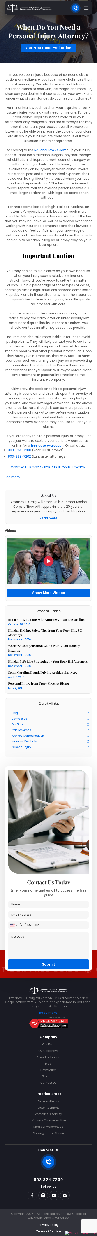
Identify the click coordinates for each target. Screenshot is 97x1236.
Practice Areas (21, 730)
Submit (48, 964)
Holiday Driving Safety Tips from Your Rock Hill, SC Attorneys (45, 632)
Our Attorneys (48, 1051)
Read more (48, 518)
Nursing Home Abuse (48, 1133)
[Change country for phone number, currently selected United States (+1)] (13, 925)
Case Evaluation (48, 1057)
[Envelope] (65, 1195)
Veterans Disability (24, 741)
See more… (13, 477)
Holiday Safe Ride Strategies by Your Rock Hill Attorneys (48, 661)
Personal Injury (21, 747)
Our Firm (17, 724)
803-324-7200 (19, 450)
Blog (15, 713)
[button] (86, 8)
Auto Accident (48, 1108)
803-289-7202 (19, 456)
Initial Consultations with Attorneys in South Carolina (46, 619)
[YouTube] (54, 1195)
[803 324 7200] (48, 1162)
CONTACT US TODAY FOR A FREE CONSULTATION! (48, 467)
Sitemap (48, 1076)
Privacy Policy (48, 1225)
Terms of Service (48, 1231)
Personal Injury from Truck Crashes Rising (38, 683)
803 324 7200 (48, 1179)
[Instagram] (43, 1195)
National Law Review (50, 150)
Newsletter (48, 1070)
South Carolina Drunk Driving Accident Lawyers (42, 672)
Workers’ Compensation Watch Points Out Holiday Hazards (44, 648)
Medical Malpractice (48, 1127)
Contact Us (19, 719)
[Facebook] (32, 1195)
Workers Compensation (28, 736)
